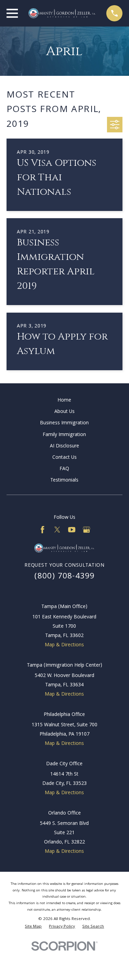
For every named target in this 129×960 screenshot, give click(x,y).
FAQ (64, 469)
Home (64, 400)
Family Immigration (64, 435)
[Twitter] (57, 529)
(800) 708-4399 (64, 577)
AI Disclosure (64, 446)
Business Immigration (64, 423)
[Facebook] (42, 529)
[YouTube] (71, 529)
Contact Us (64, 458)
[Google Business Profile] (86, 529)
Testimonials (64, 480)
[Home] (62, 13)
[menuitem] (33, 927)
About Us (64, 412)
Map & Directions (64, 645)
